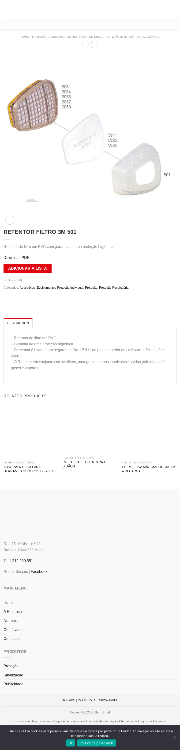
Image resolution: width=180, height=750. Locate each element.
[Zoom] (9, 220)
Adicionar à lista (27, 268)
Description (18, 323)
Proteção (39, 36)
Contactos (12, 639)
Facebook (39, 572)
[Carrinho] (90, 24)
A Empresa (13, 612)
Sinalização (13, 675)
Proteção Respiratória (122, 36)
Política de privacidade (97, 743)
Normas (10, 621)
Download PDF (16, 258)
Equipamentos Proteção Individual (75, 36)
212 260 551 (22, 561)
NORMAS (68, 700)
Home (25, 36)
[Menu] (6, 9)
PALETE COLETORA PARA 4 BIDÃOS (84, 464)
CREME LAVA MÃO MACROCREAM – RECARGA (148, 469)
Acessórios (150, 36)
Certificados (13, 630)
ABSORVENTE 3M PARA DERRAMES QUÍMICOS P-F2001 (28, 469)
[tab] (18, 323)
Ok (71, 743)
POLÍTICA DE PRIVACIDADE (98, 700)
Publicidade (13, 684)
